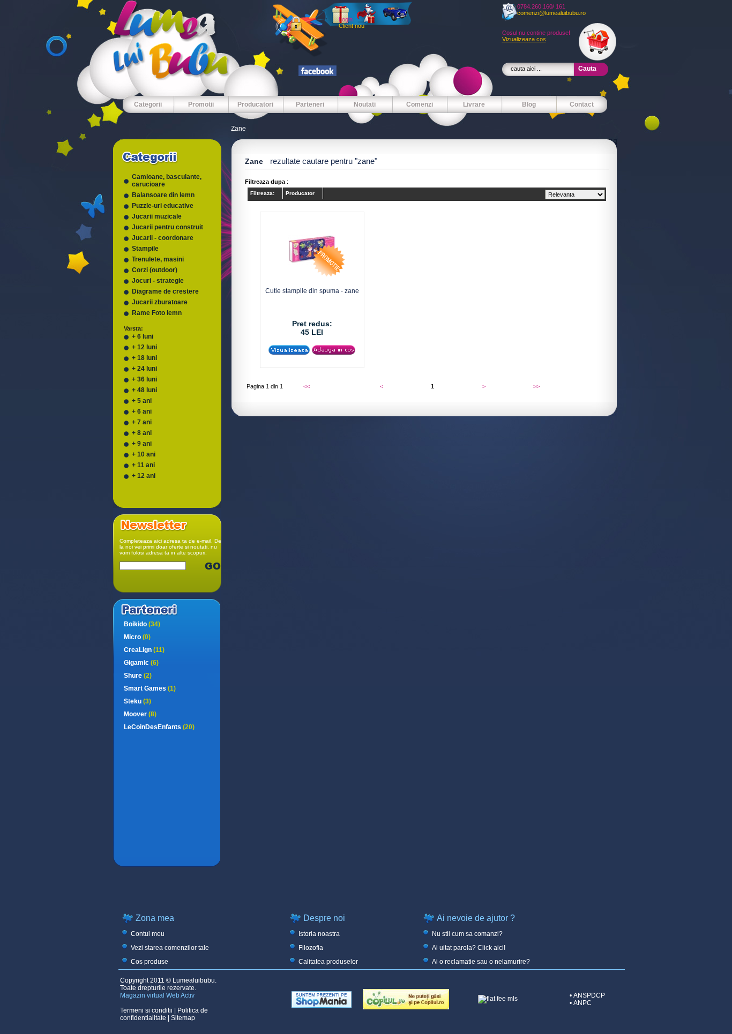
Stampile (145, 248)
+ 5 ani (142, 400)
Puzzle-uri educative (162, 205)
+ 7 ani (142, 422)
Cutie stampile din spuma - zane (312, 291)
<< (306, 386)
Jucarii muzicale (157, 216)
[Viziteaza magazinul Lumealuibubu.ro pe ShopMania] (322, 1005)
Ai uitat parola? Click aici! (468, 947)
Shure (138, 675)
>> (536, 386)
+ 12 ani (143, 475)
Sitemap (183, 1018)
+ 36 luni (144, 379)
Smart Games (150, 688)
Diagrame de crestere (165, 291)
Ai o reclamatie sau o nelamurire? (481, 961)
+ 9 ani (142, 443)
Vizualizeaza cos (524, 39)
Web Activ (180, 995)
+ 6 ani (142, 411)
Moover (140, 714)
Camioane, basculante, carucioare (166, 180)
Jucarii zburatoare (160, 302)
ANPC (582, 1003)
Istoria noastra (319, 934)
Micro (137, 637)
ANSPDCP (589, 995)
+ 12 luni (144, 347)
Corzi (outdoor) (154, 270)
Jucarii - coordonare (162, 238)
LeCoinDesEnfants (159, 727)
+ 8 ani (142, 433)
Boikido (142, 624)
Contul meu (148, 934)
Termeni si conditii (146, 1010)
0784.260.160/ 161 (541, 6)
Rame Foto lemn (157, 313)
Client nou (351, 26)
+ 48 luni (144, 390)
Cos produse (149, 961)
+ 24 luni (144, 368)
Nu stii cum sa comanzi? (467, 934)
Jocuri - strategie (158, 280)
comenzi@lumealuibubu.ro (551, 13)
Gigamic (141, 662)
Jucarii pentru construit (167, 227)
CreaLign (144, 650)
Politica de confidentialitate (164, 1014)
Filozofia (310, 947)
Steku (137, 701)
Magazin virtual (142, 995)
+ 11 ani (143, 465)
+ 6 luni (142, 336)
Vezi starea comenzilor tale (170, 947)
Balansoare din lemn (163, 195)
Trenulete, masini (158, 259)
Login (346, 19)
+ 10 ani (143, 454)
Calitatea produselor (328, 961)
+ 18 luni (144, 358)
